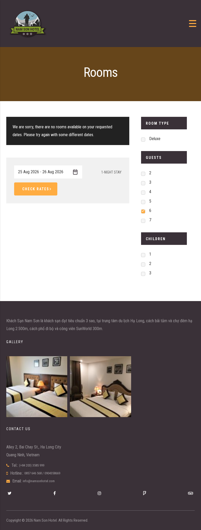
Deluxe (154, 138)
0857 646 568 (33, 473)
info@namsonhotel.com (39, 481)
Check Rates (35, 189)
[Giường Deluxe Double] (100, 386)
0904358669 (52, 473)
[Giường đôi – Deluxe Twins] (37, 386)
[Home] (27, 23)
